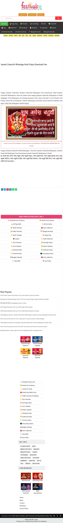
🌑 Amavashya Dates (46, 253)
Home (21, 497)
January (5, 35)
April (20, 35)
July (30, 35)
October (45, 35)
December (57, 35)
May (23, 35)
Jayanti (34, 451)
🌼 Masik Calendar (46, 246)
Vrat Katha (35, 463)
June (27, 35)
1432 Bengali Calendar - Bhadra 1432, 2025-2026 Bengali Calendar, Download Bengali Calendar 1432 (28, 315)
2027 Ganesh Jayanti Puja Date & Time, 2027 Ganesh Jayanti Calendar (19, 295)
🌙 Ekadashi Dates (16, 250)
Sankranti (23, 460)
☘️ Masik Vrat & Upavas (27, 385)
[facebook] (57, 516)
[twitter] (54, 516)
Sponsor (40, 14)
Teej (21, 463)
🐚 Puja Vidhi (52, 24)
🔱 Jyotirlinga (34, 24)
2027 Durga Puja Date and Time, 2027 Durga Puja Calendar (16, 307)
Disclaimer (23, 506)
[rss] (60, 516)
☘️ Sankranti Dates (47, 250)
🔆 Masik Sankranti (47, 239)
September (39, 35)
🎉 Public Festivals (7, 32)
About (21, 500)
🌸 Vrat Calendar (16, 246)
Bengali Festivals (26, 448)
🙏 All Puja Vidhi (16, 224)
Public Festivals (25, 457)
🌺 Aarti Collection (47, 228)
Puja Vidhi (36, 457)
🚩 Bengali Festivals (35, 32)
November (51, 35)
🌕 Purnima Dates (16, 253)
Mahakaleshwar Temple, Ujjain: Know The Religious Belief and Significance (21, 330)
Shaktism (32, 460)
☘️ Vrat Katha (23, 28)
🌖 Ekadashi (33, 28)
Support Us (23, 14)
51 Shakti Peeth (25, 445)
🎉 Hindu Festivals (16, 228)
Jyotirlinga (24, 454)
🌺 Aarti (43, 24)
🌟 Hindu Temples (16, 235)
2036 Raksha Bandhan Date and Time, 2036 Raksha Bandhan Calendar (19, 311)
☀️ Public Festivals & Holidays (29, 396)
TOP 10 (39, 460)
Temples (27, 463)
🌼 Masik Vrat (12, 28)
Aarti (34, 445)
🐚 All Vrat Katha (47, 224)
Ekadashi (36, 448)
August (34, 35)
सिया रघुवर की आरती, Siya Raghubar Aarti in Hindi (13, 303)
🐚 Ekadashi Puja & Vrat (27, 382)
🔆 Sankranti (43, 28)
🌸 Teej (3, 28)
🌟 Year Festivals (16, 242)
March (15, 35)
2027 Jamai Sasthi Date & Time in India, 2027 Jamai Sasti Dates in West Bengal (22, 319)
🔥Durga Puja (14, 24)
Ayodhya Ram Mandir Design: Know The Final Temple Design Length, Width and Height (24, 299)
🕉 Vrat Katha (47, 261)
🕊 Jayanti (53, 28)
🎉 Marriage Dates (47, 242)
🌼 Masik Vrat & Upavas (46, 220)
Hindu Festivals (25, 451)
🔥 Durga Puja (46, 235)
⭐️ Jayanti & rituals (26, 389)
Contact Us (32, 14)
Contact (22, 503)
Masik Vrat (33, 454)
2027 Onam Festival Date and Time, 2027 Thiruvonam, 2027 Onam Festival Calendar (23, 326)
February (11, 35)
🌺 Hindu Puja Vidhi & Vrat (28, 392)
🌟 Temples (23, 24)
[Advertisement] (31, 49)
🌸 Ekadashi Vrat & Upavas (16, 220)
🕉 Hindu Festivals (20, 32)
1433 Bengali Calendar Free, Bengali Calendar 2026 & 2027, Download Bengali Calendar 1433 (26, 322)
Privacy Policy (24, 508)
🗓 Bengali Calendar (49, 32)
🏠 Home (4, 24)
